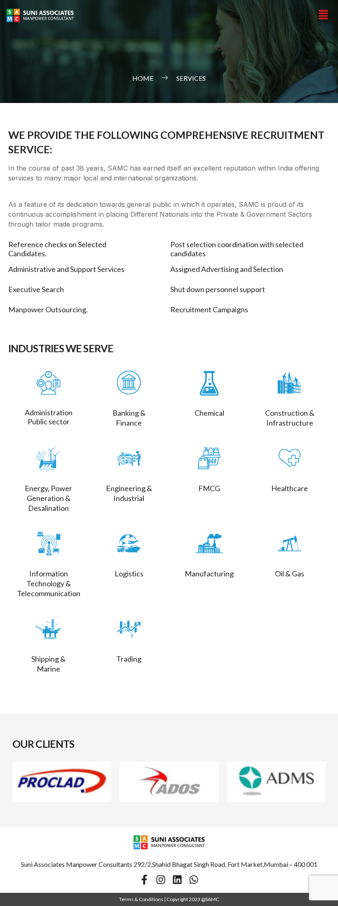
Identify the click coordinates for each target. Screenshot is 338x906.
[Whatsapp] (194, 880)
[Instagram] (161, 880)
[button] (323, 15)
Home (142, 78)
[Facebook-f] (144, 880)
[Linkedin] (177, 880)
